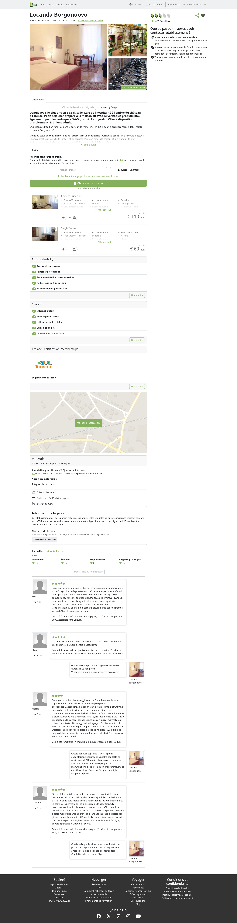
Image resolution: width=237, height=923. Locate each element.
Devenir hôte (173, 4)
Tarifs (35, 150)
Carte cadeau (156, 4)
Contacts (59, 897)
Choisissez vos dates (90, 183)
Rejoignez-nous (59, 890)
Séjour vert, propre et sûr (138, 890)
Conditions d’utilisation (177, 888)
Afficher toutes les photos (133, 87)
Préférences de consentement (177, 898)
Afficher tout (104, 209)
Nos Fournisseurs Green (99, 897)
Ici (121, 160)
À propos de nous (59, 884)
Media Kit (59, 887)
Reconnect (71, 4)
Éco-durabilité (138, 900)
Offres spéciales (55, 4)
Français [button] (136, 4)
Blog (43, 4)
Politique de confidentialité (177, 891)
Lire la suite (90, 144)
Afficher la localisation (90, 20)
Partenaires (59, 894)
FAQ (99, 887)
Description (38, 99)
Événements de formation (98, 900)
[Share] (197, 16)
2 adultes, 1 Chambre (128, 169)
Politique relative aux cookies (177, 894)
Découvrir (138, 897)
